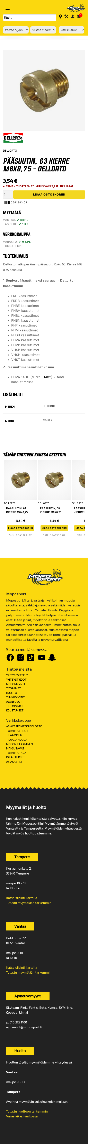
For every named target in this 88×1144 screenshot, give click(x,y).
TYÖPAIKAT (13, 688)
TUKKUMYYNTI (15, 697)
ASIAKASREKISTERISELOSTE (24, 726)
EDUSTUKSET (15, 710)
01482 (46, 377)
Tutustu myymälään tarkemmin (28, 903)
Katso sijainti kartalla (21, 898)
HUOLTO (11, 692)
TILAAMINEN (14, 735)
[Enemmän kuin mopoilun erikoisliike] (73, 8)
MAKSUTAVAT (15, 748)
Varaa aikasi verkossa (22, 1116)
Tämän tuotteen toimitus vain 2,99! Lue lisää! (39, 186)
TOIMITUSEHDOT (17, 730)
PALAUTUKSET (15, 757)
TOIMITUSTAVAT (17, 753)
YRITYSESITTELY (17, 675)
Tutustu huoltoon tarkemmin (27, 1111)
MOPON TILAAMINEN (19, 744)
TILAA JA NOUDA (16, 739)
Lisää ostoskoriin (49, 194)
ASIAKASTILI (14, 761)
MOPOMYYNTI (15, 684)
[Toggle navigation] (7, 8)
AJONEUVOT (14, 701)
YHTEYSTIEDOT (16, 679)
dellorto (49, 406)
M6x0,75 (48, 420)
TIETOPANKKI (14, 706)
